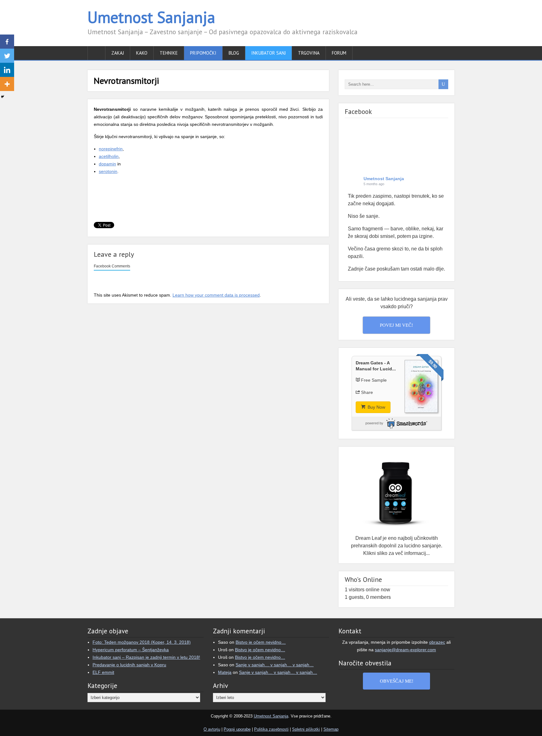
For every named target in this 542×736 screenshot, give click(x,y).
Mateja (224, 672)
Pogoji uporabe (237, 729)
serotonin (108, 171)
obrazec (437, 642)
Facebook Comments (112, 266)
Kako (141, 53)
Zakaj (117, 53)
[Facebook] (7, 42)
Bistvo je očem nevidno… (261, 642)
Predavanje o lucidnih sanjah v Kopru (129, 664)
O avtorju (212, 729)
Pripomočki (203, 53)
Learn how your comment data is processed (216, 295)
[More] (7, 84)
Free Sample (374, 380)
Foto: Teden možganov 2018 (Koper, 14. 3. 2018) (142, 642)
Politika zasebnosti (271, 729)
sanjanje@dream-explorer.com (405, 649)
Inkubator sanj (268, 53)
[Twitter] (7, 56)
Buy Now (375, 407)
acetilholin (109, 156)
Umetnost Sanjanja (151, 17)
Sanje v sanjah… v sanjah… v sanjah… (275, 664)
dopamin (107, 163)
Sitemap (330, 729)
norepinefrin (111, 148)
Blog (234, 53)
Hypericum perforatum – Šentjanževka (131, 649)
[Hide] (2, 96)
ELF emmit (103, 672)
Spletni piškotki (306, 729)
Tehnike (169, 53)
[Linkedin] (7, 70)
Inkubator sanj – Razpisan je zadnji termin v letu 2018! (146, 657)
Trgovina (309, 53)
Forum (339, 53)
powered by (374, 423)
